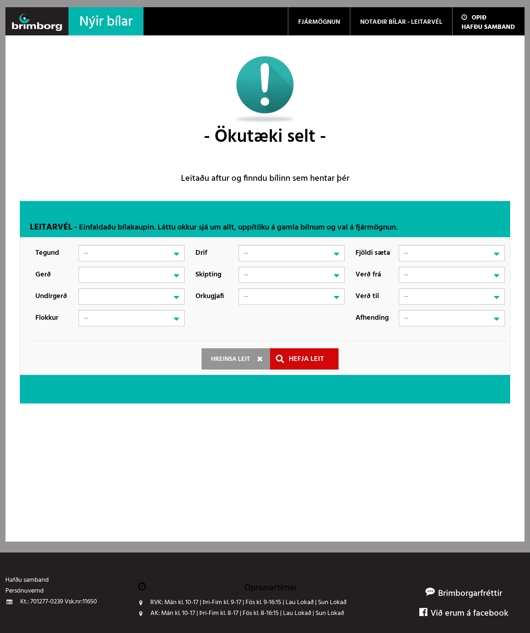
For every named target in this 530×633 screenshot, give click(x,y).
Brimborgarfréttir (470, 594)
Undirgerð (51, 296)
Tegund (47, 253)
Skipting (208, 274)
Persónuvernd (24, 591)
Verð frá (368, 274)
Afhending (372, 318)
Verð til (367, 296)
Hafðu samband (488, 27)
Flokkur (46, 318)
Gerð (43, 274)
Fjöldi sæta (372, 253)
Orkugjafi (209, 296)
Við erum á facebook (469, 613)
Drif (201, 253)
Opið (479, 18)
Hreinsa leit (230, 359)
